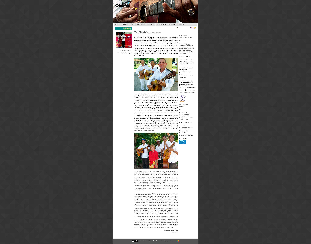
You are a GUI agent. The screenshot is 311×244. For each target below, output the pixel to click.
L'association (172, 24)
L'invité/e (125, 24)
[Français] (191, 28)
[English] (193, 28)
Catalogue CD (141, 24)
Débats (132, 24)
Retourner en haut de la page (162, 240)
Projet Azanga (161, 24)
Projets (181, 24)
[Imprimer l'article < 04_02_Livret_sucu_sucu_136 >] (177, 28)
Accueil (117, 24)
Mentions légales (148, 240)
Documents (150, 24)
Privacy (154, 240)
